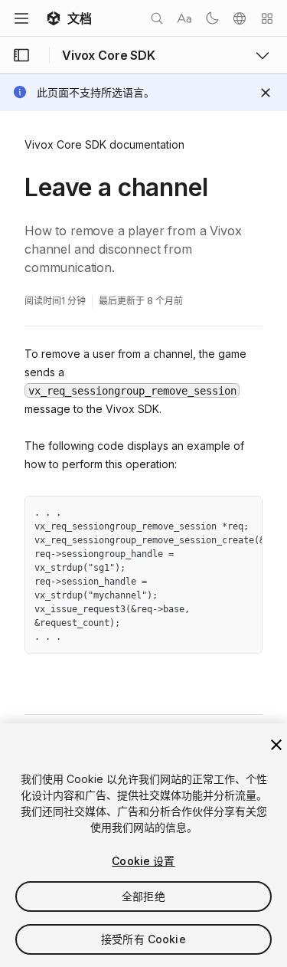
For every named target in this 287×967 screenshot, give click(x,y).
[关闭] (276, 745)
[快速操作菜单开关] (267, 18)
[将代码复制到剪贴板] (217, 513)
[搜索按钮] (157, 18)
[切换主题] (212, 18)
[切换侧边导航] (21, 55)
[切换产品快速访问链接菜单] (262, 55)
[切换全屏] (245, 513)
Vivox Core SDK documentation (104, 144)
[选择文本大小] (184, 18)
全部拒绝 (143, 896)
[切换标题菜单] (21, 18)
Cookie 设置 (143, 860)
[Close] (265, 93)
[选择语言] (239, 18)
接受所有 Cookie (143, 939)
